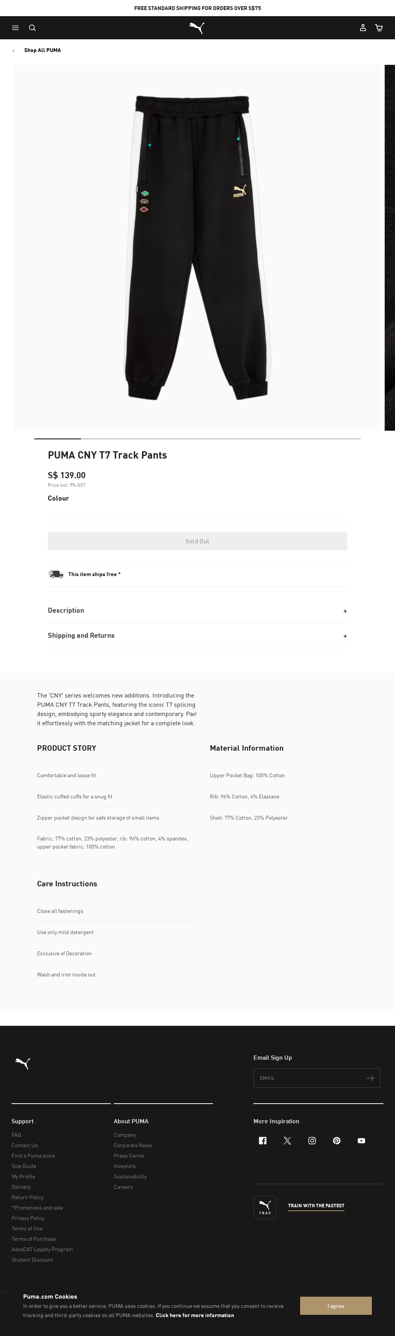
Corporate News (133, 1145)
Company (125, 1134)
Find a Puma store (33, 1155)
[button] (17, 27)
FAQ (16, 1134)
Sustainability (130, 1176)
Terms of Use (27, 1228)
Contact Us (25, 1145)
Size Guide (24, 1166)
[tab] (57, 439)
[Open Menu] (17, 27)
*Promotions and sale (37, 1207)
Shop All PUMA (42, 50)
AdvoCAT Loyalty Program (42, 1249)
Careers (123, 1186)
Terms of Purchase (34, 1238)
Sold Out (197, 541)
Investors (125, 1166)
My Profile (23, 1176)
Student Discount (32, 1259)
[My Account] (363, 27)
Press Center (129, 1155)
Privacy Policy (28, 1218)
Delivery (21, 1186)
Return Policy (28, 1197)
